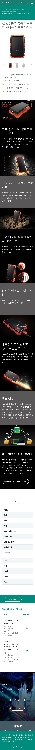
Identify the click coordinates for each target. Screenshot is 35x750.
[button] (30, 65)
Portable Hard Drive (9, 11)
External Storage (18, 9)
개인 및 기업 (6, 9)
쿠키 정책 (9, 739)
